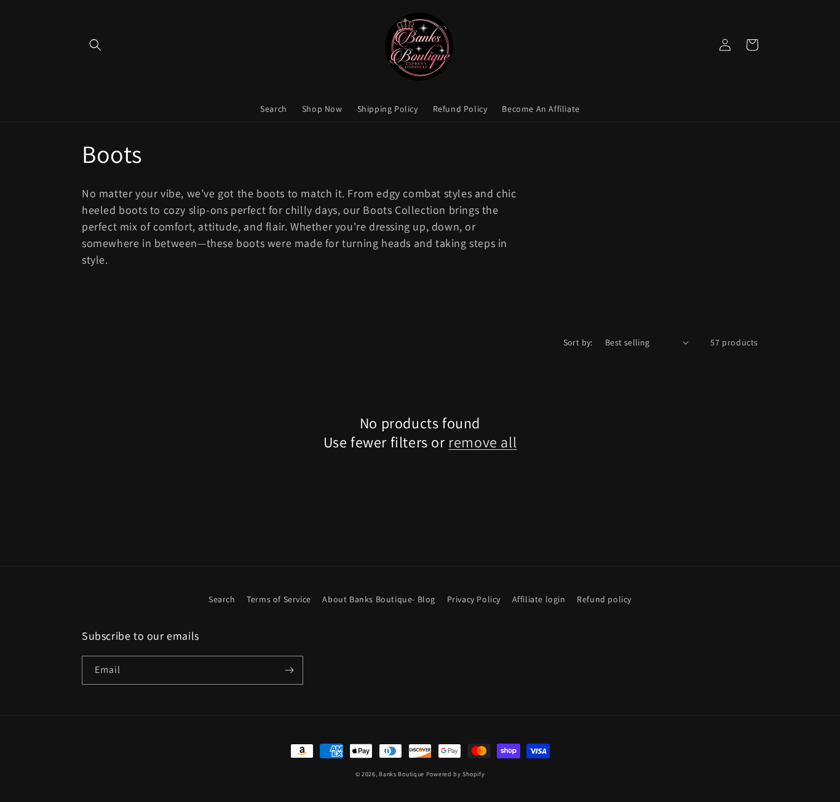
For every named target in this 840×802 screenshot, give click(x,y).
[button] (95, 44)
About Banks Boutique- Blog (378, 599)
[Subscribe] (289, 670)
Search (222, 599)
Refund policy (604, 599)
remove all (482, 442)
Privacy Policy (474, 599)
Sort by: (578, 342)
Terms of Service (279, 599)
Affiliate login (539, 599)
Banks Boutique (401, 774)
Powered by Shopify (455, 774)
